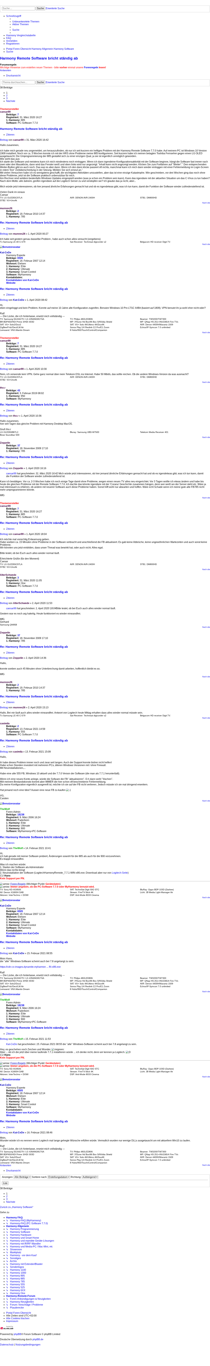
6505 (20, 258)
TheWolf (5, 809)
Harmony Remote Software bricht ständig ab (39, 58)
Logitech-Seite (120, 872)
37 (18, 445)
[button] (10, 101)
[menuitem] (25, 21)
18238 (20, 814)
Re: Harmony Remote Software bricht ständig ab (34, 222)
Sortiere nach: (40, 1177)
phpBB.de (37, 1339)
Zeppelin (5, 442)
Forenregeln (91, 67)
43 (18, 390)
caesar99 (5, 111)
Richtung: (76, 1177)
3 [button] (7, 98)
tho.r (2, 387)
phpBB (17, 1334)
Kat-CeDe (5, 252)
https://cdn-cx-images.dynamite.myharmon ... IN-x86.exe (30, 966)
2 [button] (7, 95)
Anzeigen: (8, 1177)
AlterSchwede (8, 575)
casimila (5, 723)
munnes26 (6, 208)
